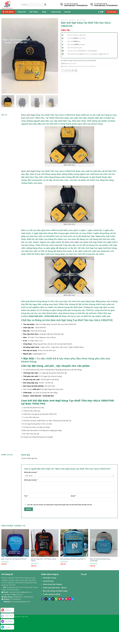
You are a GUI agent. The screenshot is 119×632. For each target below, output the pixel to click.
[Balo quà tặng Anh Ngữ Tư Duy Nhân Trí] (74, 543)
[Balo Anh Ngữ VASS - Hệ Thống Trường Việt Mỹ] (45, 543)
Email (73, 496)
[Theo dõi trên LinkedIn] (62, 598)
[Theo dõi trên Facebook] (42, 598)
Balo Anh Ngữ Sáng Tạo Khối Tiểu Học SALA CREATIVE (80, 66)
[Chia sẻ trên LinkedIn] (76, 70)
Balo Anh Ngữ (81, 20)
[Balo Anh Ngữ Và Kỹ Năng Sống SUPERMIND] (104, 543)
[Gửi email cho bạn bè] (69, 70)
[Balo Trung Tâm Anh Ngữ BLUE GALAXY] (15, 543)
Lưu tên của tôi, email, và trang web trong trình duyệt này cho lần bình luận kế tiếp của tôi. (59, 505)
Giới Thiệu (33, 12)
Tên (26, 496)
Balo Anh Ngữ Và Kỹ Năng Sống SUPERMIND (100, 560)
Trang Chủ (21, 12)
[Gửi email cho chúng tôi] (52, 598)
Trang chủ (64, 20)
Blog (44, 12)
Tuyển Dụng (56, 12)
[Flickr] (69, 598)
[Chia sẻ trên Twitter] (65, 70)
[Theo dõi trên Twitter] (49, 598)
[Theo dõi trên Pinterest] (59, 598)
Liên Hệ (67, 12)
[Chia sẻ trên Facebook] (62, 70)
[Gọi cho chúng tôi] (56, 598)
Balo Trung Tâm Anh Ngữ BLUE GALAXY (14, 559)
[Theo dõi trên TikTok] (46, 598)
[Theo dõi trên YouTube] (66, 598)
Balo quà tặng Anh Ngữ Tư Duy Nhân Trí (73, 559)
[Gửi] (45, 4)
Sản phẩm (9, 12)
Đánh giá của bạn (30, 472)
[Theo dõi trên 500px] (72, 598)
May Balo (72, 20)
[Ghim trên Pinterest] (72, 70)
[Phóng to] (4, 91)
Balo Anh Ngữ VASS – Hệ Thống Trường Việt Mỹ (43, 560)
